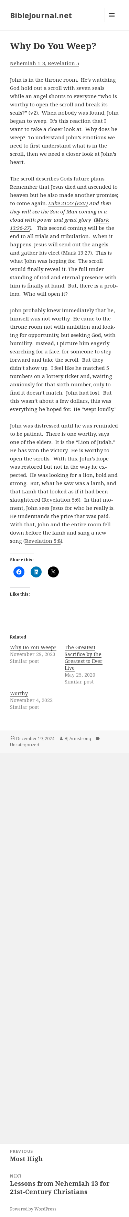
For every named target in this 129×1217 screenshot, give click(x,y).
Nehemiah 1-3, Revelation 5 (44, 63)
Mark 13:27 (76, 252)
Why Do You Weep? (33, 647)
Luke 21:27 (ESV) (68, 203)
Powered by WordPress (33, 1209)
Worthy (19, 693)
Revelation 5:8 (43, 540)
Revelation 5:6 (61, 499)
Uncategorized (24, 745)
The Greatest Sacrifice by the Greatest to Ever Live (84, 657)
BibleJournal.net (41, 15)
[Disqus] (64, 847)
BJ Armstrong (78, 738)
